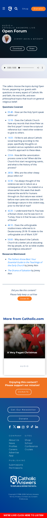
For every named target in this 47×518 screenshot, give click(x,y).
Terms (12, 497)
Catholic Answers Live (19, 28)
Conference (31, 446)
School (28, 443)
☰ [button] (3, 8)
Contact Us (26, 497)
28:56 (10, 172)
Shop (25, 9)
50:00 (10, 239)
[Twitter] (14, 427)
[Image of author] (6, 38)
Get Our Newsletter (23, 410)
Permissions (15, 468)
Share (31, 48)
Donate (38, 9)
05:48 (10, 112)
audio (6, 25)
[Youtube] (18, 427)
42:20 (10, 210)
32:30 (10, 180)
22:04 (10, 155)
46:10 (10, 225)
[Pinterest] (27, 427)
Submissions (16, 465)
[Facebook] (10, 427)
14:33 (10, 137)
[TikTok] (32, 427)
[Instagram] (23, 427)
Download (17, 48)
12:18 (10, 120)
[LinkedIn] (36, 427)
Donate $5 (24, 298)
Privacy (18, 497)
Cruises (29, 449)
